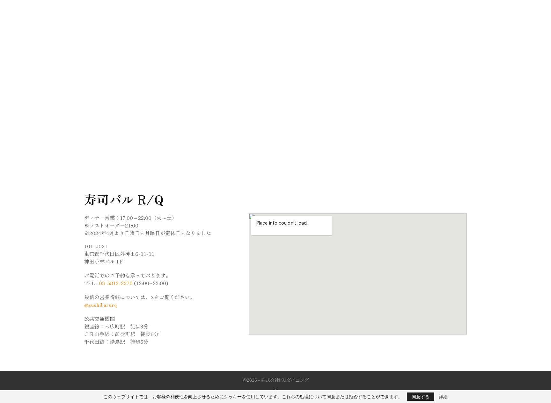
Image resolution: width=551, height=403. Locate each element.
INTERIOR (296, 9)
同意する (421, 396)
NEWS (272, 9)
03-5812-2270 (116, 283)
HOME (251, 9)
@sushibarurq (100, 304)
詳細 (443, 396)
